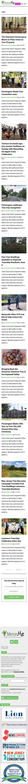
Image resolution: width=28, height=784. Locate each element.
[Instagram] (16, 642)
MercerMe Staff (7, 434)
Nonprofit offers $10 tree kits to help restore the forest (13, 317)
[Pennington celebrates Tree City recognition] (14, 193)
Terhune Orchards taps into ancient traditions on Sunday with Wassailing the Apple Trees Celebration (13, 148)
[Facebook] (12, 642)
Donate (17, 3)
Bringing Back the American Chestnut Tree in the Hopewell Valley (14, 372)
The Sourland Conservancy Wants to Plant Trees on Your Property (14, 39)
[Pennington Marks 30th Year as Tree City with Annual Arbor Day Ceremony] (14, 412)
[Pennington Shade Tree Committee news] (14, 80)
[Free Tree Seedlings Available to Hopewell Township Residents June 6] (14, 245)
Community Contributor (10, 45)
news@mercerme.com (17, 689)
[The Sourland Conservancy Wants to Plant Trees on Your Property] (14, 25)
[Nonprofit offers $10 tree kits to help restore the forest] (14, 302)
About (4, 652)
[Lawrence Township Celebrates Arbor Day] (14, 526)
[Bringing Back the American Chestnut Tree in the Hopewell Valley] (14, 357)
